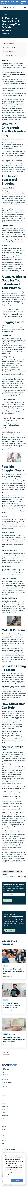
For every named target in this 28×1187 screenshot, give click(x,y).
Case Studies (5, 1106)
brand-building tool (19, 230)
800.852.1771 (5, 1070)
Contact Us (4, 1140)
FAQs (3, 1118)
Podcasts (4, 1112)
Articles (3, 1101)
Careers (3, 1132)
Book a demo (10, 930)
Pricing (3, 1089)
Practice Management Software (7, 1083)
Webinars (4, 1109)
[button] (25, 7)
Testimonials (5, 1115)
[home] (8, 7)
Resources (4, 1098)
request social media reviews (17, 739)
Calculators (4, 1121)
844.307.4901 (6, 1074)
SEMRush (12, 148)
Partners (4, 1137)
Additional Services (6, 1087)
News (3, 1143)
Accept (17, 1180)
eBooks (3, 1103)
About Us (4, 1129)
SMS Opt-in (4, 1146)
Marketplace (5, 1152)
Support (4, 1135)
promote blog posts (18, 406)
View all (6, 1053)
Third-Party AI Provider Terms (9, 1149)
